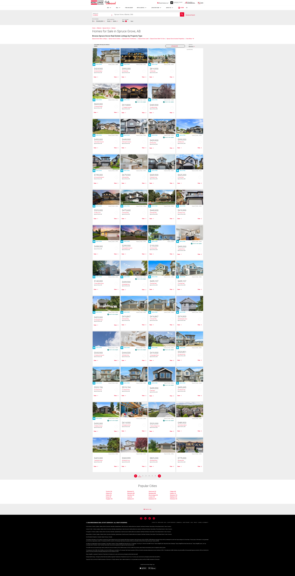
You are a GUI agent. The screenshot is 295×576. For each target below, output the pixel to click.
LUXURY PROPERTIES (171, 522)
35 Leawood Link (98, 389)
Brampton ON (173, 495)
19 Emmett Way (153, 283)
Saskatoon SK (152, 499)
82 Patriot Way (153, 142)
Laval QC (129, 497)
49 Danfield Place (153, 460)
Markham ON (173, 497)
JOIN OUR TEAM (155, 7)
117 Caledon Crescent (127, 107)
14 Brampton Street (98, 460)
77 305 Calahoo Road (99, 283)
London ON (152, 497)
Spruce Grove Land (143, 38)
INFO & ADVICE (140, 7)
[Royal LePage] (103, 3)
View (115, 77)
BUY (108, 7)
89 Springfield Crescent (127, 248)
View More (189, 38)
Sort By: (191, 44)
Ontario (93, 526)
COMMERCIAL (179, 522)
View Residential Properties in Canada (93, 537)
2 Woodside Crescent (99, 141)
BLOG (165, 522)
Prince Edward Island (159, 526)
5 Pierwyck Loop (153, 177)
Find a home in (89, 526)
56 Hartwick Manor (98, 71)
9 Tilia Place (152, 390)
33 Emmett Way (125, 318)
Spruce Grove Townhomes (129, 38)
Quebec (97, 526)
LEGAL (191, 522)
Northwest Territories (145, 526)
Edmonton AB (131, 493)
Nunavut (169, 526)
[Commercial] (190, 3)
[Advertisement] (189, 75)
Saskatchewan (118, 526)
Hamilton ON (130, 495)
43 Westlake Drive (126, 284)
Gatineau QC (130, 499)
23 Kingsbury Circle (126, 425)
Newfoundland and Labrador (134, 526)
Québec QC (173, 493)
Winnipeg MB (152, 493)
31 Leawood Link (126, 389)
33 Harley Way (125, 71)
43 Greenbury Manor (182, 425)
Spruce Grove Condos (114, 38)
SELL (117, 7)
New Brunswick (125, 526)
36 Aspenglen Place (98, 319)
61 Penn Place (181, 177)
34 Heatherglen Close (182, 318)
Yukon (165, 526)
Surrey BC (108, 497)
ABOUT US (168, 7)
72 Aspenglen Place (154, 355)
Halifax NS (109, 495)
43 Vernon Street (153, 248)
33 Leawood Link (181, 354)
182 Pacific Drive (125, 355)
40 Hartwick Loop (126, 460)
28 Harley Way (181, 460)
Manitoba (113, 526)
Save (95, 77)
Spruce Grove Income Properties (175, 38)
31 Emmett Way (153, 318)
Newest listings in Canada (107, 537)
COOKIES (200, 522)
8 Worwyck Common (126, 141)
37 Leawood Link (181, 389)
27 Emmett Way (125, 212)
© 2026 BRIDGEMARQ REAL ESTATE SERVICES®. (100, 522)
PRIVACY (195, 522)
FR (186, 7)
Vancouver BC (152, 491)
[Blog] (200, 3)
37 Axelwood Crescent (99, 355)
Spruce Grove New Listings (99, 38)
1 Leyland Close (181, 249)
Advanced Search (190, 15)
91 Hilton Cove (97, 212)
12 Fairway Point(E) (98, 106)
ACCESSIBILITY (205, 522)
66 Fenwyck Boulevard (99, 177)
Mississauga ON (153, 495)
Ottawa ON (109, 493)
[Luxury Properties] (176, 2)
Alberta (101, 526)
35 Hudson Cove (181, 212)
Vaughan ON (109, 499)
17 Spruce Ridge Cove (154, 426)
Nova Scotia (152, 526)
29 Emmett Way (153, 212)
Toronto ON (109, 491)
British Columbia (106, 526)
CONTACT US (154, 522)
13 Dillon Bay (152, 71)
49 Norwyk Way (125, 177)
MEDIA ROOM (160, 522)
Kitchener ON (173, 499)
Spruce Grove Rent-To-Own (157, 38)
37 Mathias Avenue (98, 426)
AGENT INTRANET (186, 522)
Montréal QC (130, 491)
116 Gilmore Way (153, 107)
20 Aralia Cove (181, 141)
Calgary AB (173, 491)
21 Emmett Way (181, 283)
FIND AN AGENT (129, 7)
